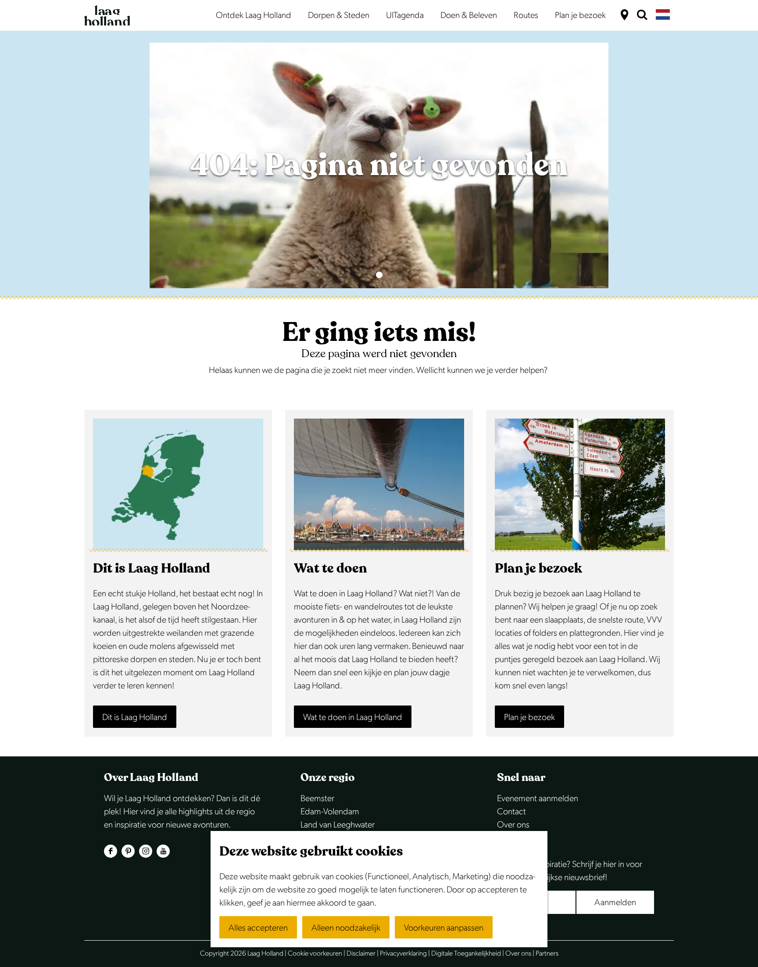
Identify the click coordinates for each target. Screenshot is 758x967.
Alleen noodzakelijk (345, 928)
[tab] (379, 275)
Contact (511, 811)
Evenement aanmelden (537, 798)
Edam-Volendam (329, 811)
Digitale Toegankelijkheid (466, 953)
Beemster (317, 798)
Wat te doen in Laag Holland (352, 717)
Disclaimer (361, 953)
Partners (547, 953)
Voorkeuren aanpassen (443, 928)
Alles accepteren (258, 928)
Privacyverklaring (403, 953)
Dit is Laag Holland (134, 717)
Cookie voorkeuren (315, 953)
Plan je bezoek (529, 717)
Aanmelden (615, 902)
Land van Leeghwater (337, 825)
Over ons (513, 825)
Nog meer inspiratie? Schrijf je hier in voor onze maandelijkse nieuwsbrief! (569, 871)
